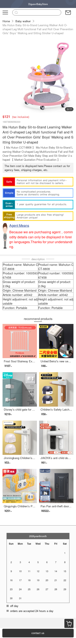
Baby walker (23, 21)
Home (6, 21)
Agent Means (19, 225)
